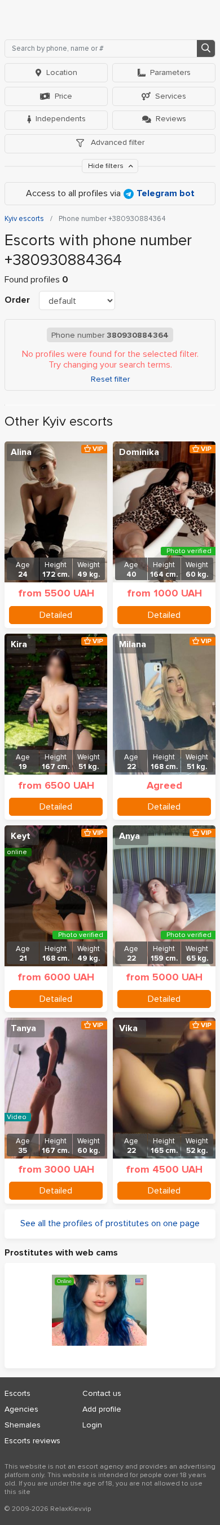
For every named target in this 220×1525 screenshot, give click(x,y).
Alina (21, 452)
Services (170, 96)
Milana (132, 644)
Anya (129, 836)
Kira (19, 644)
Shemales (23, 1425)
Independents (61, 118)
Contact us (101, 1393)
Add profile (101, 1409)
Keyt (20, 836)
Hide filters (106, 166)
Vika (128, 1028)
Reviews (171, 118)
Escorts (17, 1393)
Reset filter (110, 379)
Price (63, 96)
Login (92, 1425)
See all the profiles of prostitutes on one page (110, 1223)
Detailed (55, 615)
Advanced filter (116, 142)
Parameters (170, 72)
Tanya (23, 1028)
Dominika (139, 452)
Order (17, 300)
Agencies (21, 1409)
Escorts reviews (32, 1441)
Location (61, 72)
